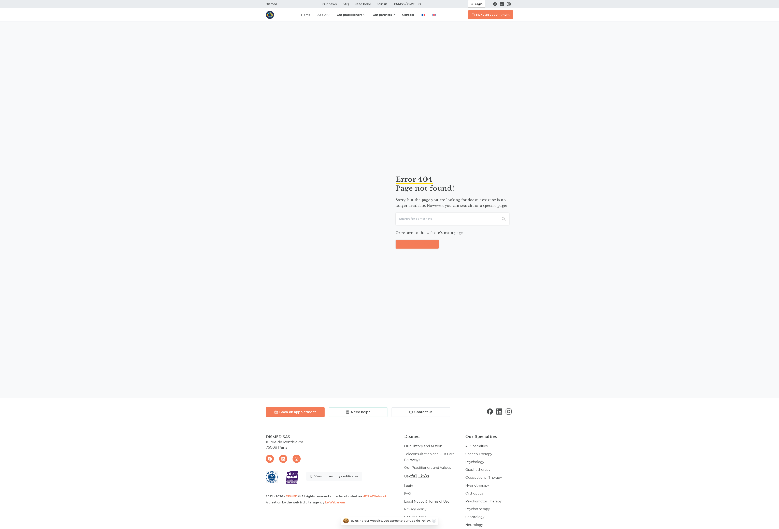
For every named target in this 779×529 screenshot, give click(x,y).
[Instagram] (509, 4)
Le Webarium (335, 502)
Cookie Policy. (419, 521)
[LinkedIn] (502, 4)
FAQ (345, 4)
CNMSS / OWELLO (407, 4)
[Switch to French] (423, 15)
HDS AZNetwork (375, 496)
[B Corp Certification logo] (272, 477)
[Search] (503, 219)
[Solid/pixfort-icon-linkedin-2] (499, 411)
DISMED (291, 496)
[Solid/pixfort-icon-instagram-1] (508, 411)
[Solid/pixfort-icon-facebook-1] (490, 411)
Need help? (362, 4)
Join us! (382, 4)
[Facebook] (495, 4)
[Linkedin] (283, 459)
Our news (329, 4)
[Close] (434, 521)
